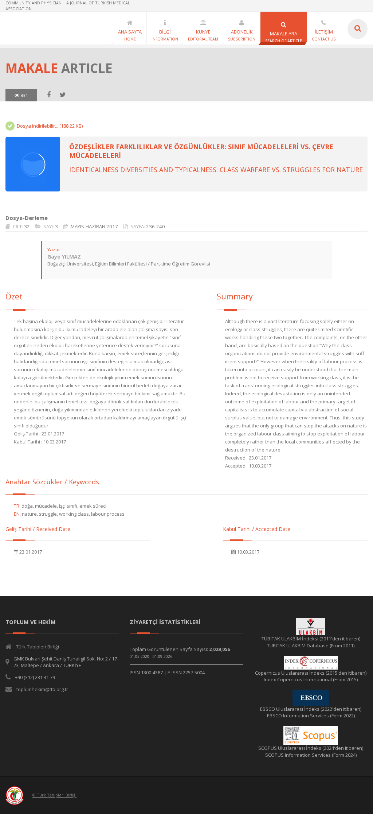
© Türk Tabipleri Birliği (54, 795)
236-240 (155, 226)
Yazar (53, 249)
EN (17, 514)
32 (27, 226)
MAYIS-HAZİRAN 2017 (94, 226)
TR (16, 506)
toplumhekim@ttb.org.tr (42, 689)
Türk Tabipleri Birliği (37, 646)
